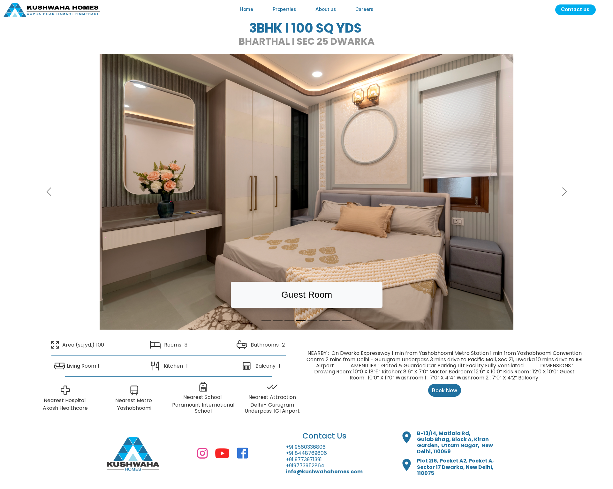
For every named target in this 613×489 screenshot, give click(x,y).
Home (246, 9)
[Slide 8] (347, 321)
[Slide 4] (301, 321)
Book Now (444, 390)
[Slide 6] (324, 321)
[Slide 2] (278, 321)
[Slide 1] (266, 321)
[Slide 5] (312, 321)
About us (325, 9)
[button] (48, 192)
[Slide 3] (289, 321)
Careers (364, 9)
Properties (284, 9)
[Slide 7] (335, 321)
